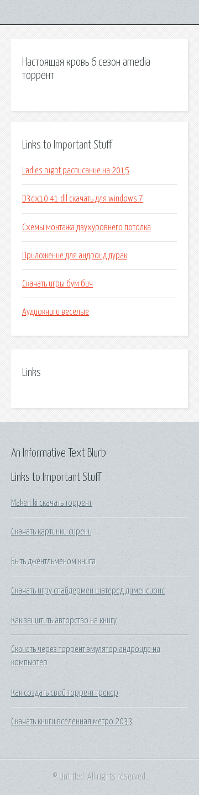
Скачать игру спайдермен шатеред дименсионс (88, 590)
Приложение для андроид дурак (74, 255)
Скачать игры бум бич (57, 283)
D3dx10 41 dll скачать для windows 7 (82, 198)
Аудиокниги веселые (55, 312)
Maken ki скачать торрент (51, 503)
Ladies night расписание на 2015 (75, 170)
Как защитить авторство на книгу (64, 620)
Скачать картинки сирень (51, 531)
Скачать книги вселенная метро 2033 (72, 721)
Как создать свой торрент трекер (64, 692)
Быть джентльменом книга (53, 561)
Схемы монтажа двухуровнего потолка (86, 227)
